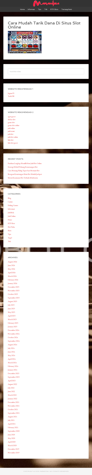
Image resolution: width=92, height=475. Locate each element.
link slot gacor (13, 143)
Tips (9, 234)
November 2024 (13, 334)
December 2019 (13, 449)
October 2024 (13, 337)
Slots (9, 230)
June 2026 (11, 265)
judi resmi (11, 131)
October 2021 (13, 409)
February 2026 (13, 280)
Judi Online (12, 216)
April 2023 (11, 380)
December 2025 (13, 287)
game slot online (13, 125)
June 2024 (11, 352)
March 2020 (12, 445)
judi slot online (13, 137)
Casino (10, 202)
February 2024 (13, 366)
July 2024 (11, 348)
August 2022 (12, 384)
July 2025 (11, 305)
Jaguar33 (11, 93)
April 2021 (11, 424)
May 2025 (11, 312)
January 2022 (12, 398)
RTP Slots (11, 223)
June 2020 (11, 434)
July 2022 (11, 388)
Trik (9, 241)
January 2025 (12, 326)
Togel (10, 238)
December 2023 (13, 373)
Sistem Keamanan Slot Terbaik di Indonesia (23, 178)
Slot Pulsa (11, 227)
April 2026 (11, 272)
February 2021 (13, 427)
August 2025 (12, 301)
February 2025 (13, 323)
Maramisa (46, 3)
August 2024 (12, 344)
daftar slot (11, 119)
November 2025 (13, 290)
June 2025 (11, 308)
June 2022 (11, 391)
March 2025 (12, 319)
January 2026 (12, 283)
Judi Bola (11, 212)
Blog (9, 198)
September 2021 (14, 413)
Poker (10, 220)
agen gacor (12, 116)
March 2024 (12, 362)
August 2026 (12, 262)
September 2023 (14, 377)
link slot (10, 140)
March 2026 (12, 276)
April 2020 (11, 442)
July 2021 (11, 420)
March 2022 (12, 395)
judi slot (10, 134)
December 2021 (13, 402)
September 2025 (14, 298)
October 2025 (13, 294)
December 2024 (13, 330)
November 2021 (13, 406)
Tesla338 (11, 96)
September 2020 (14, 431)
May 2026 (11, 269)
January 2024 (12, 370)
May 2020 (11, 438)
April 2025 (11, 316)
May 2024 (11, 355)
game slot (11, 122)
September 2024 (14, 341)
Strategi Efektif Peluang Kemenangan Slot (23, 167)
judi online (11, 128)
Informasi (11, 209)
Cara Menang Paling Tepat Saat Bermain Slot (23, 170)
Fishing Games (13, 205)
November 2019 (13, 452)
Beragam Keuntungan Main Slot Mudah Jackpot (25, 174)
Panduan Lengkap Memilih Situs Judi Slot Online (25, 163)
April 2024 (11, 359)
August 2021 (12, 416)
